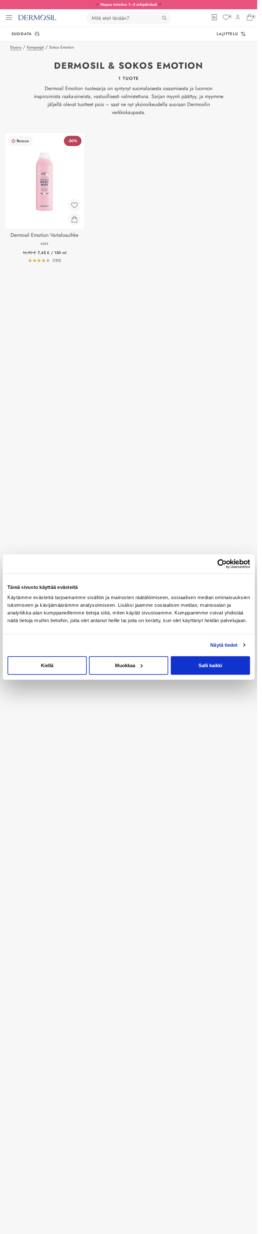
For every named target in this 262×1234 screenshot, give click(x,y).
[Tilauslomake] (214, 17)
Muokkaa (125, 665)
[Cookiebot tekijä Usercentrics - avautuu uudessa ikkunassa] (222, 564)
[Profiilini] (238, 17)
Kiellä (47, 665)
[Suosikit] (225, 17)
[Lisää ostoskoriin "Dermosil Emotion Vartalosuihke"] (74, 219)
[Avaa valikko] (9, 17)
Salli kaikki (210, 665)
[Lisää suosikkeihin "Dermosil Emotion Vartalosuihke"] (74, 205)
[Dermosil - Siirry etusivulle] (37, 17)
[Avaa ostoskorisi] (249, 17)
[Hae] (164, 17)
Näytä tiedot (223, 645)
